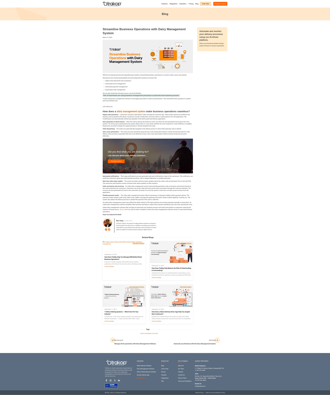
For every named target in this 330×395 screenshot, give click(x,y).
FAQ (162, 381)
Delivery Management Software (184, 243)
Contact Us (181, 375)
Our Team (181, 369)
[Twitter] (114, 380)
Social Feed (164, 369)
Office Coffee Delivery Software (146, 372)
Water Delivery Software (138, 243)
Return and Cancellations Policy (215, 392)
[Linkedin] (118, 380)
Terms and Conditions (184, 381)
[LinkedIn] (106, 229)
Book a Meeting (125, 209)
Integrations (173, 4)
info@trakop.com (200, 386)
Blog (196, 4)
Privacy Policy (182, 378)
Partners (180, 372)
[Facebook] (106, 380)
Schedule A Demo (116, 161)
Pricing (191, 4)
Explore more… (141, 378)
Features (164, 4)
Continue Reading (109, 266)
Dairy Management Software (145, 369)
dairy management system (131, 111)
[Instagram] (110, 380)
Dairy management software (149, 333)
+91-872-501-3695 (200, 380)
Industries (182, 4)
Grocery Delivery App (143, 375)
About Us (181, 365)
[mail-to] (109, 229)
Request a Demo (220, 4)
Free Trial (205, 4)
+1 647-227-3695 (200, 370)
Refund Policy (199, 392)
